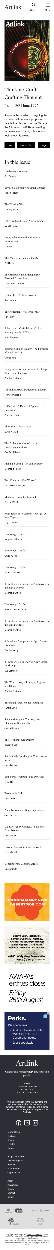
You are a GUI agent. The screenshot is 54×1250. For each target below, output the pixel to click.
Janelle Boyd (10, 707)
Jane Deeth (9, 798)
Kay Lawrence (11, 300)
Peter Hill (8, 781)
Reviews (11, 1136)
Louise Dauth (10, 868)
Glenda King (10, 357)
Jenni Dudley (10, 765)
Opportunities (14, 1172)
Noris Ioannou (11, 337)
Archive (11, 1140)
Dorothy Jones (11, 209)
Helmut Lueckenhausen (15, 609)
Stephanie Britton (12, 592)
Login (44, 145)
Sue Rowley (10, 176)
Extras (11, 1148)
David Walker (10, 555)
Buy (10, 145)
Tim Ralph (9, 316)
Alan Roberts (10, 226)
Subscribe (26, 145)
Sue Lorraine (10, 670)
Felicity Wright (11, 502)
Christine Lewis (11, 415)
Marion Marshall (12, 572)
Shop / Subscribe (16, 1156)
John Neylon (10, 815)
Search (11, 1197)
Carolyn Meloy (11, 650)
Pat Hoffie (9, 263)
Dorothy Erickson (12, 378)
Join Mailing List (15, 1160)
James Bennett (11, 728)
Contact (11, 1192)
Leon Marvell (10, 852)
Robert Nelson (11, 192)
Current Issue (14, 1131)
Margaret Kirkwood (13, 539)
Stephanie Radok (12, 468)
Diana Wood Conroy (14, 283)
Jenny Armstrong (12, 394)
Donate (11, 1189)
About (10, 1180)
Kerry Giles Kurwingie (14, 485)
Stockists (12, 1164)
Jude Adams (10, 835)
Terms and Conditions (34, 1234)
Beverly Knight (11, 744)
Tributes (11, 1144)
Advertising (13, 1184)
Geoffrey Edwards (12, 452)
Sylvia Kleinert (11, 431)
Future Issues (14, 1168)
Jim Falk (8, 246)
